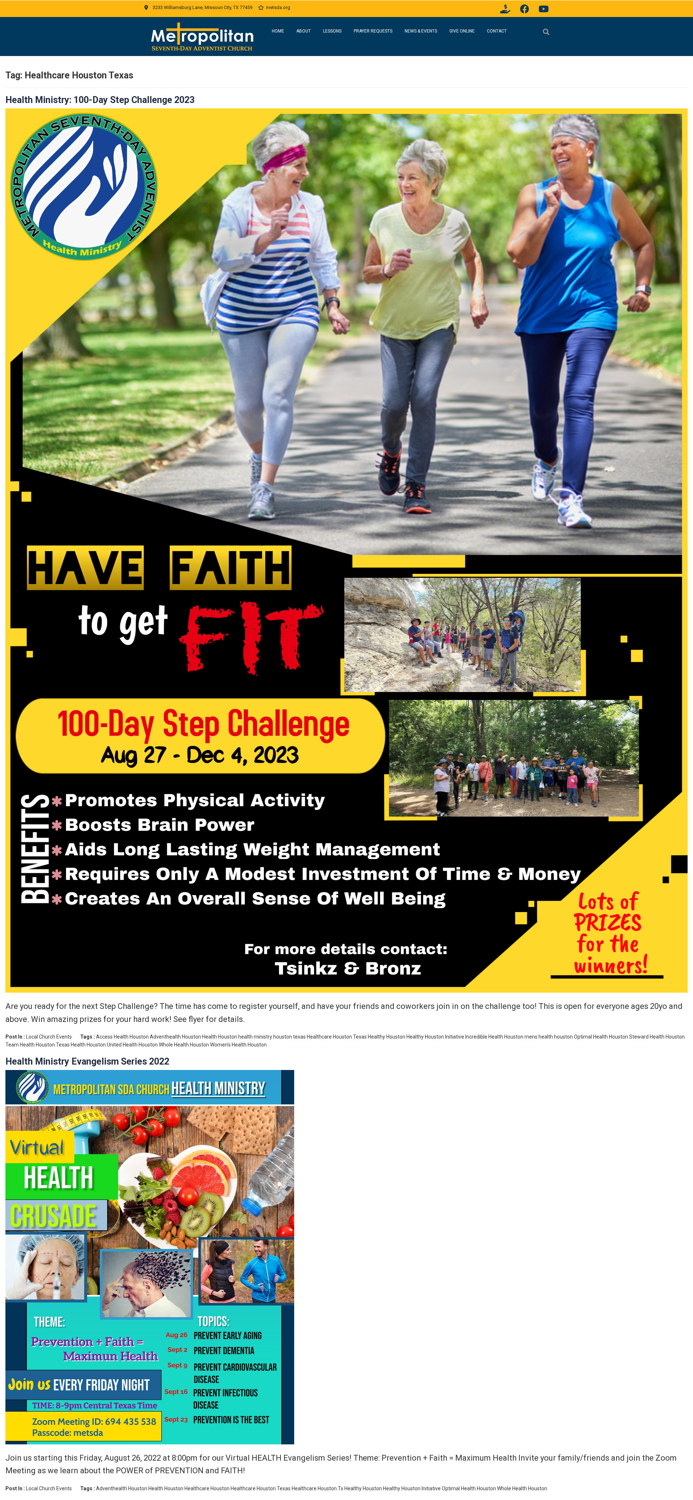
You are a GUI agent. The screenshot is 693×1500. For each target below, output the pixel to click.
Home (278, 31)
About (303, 31)
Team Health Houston (30, 1045)
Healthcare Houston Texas (337, 1037)
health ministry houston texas (272, 1037)
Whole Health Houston (184, 1045)
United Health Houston (132, 1045)
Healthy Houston (386, 1037)
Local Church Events (49, 1037)
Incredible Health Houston (494, 1037)
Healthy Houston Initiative (435, 1037)
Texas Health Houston (81, 1045)
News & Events (421, 31)
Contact (497, 31)
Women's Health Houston (238, 1045)
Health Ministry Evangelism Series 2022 (87, 1061)
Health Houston (219, 1037)
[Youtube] (543, 8)
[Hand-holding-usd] (505, 8)
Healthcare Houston (207, 1488)
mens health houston (548, 1037)
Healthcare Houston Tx (317, 1488)
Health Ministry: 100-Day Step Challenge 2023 (100, 100)
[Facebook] (524, 8)
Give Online (462, 31)
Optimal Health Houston (601, 1037)
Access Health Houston (122, 1037)
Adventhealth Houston (175, 1037)
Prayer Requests (373, 31)
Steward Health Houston (657, 1037)
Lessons (332, 31)
